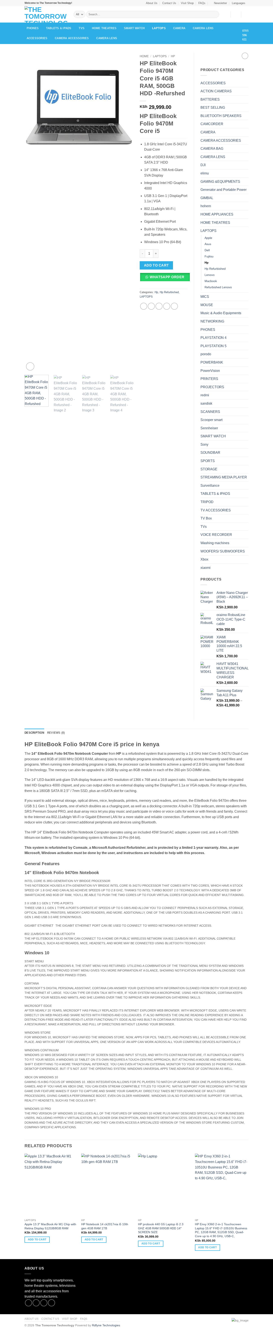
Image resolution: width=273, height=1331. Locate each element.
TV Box (206, 518)
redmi (204, 395)
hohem (205, 206)
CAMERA (179, 28)
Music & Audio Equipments (220, 313)
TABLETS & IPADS (58, 28)
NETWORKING (212, 321)
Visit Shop (187, 3)
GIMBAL (206, 198)
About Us (151, 3)
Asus (208, 244)
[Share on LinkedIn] (174, 306)
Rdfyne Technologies (106, 1325)
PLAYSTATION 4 (213, 338)
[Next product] (245, 56)
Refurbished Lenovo (218, 287)
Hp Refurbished (169, 292)
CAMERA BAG (211, 148)
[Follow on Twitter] (43, 1302)
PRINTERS (209, 379)
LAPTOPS (159, 28)
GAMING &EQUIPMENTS (220, 181)
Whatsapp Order (167, 277)
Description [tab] (34, 732)
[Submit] (214, 14)
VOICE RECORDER (216, 534)
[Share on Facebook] (143, 306)
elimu (204, 173)
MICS (204, 296)
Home (144, 56)
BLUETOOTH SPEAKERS (220, 116)
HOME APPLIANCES (216, 214)
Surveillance (209, 485)
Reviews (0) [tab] (56, 732)
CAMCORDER (211, 124)
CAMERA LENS (203, 28)
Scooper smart (211, 420)
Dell (207, 250)
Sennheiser (209, 428)
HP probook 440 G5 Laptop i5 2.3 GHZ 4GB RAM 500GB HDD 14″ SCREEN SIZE (160, 1228)
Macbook (211, 281)
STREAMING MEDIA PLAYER (223, 477)
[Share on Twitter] (151, 306)
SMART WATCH (134, 28)
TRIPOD (206, 502)
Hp (173, 56)
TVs (81, 28)
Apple (208, 238)
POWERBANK (211, 362)
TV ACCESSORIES (215, 510)
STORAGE (208, 469)
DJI (203, 165)
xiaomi (205, 567)
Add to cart (156, 265)
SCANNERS (210, 412)
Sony (204, 444)
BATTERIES (210, 99)
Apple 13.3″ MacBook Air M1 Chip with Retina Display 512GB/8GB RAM (50, 1226)
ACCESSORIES (37, 38)
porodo (205, 354)
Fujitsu (209, 256)
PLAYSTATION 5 (213, 346)
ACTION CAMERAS (216, 91)
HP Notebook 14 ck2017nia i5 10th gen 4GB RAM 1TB (104, 1226)
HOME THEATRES (104, 28)
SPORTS (207, 461)
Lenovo (210, 275)
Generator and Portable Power (223, 189)
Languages (238, 3)
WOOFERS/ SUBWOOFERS (222, 551)
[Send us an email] (51, 1302)
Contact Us (169, 3)
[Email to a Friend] (159, 306)
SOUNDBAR (210, 452)
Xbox (204, 559)
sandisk (206, 403)
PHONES (33, 28)
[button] (218, 3)
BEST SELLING (212, 107)
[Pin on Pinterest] (166, 306)
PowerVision (210, 370)
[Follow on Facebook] (28, 1302)
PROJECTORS (212, 387)
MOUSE (206, 305)
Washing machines (214, 543)
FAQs (201, 3)
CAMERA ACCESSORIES (72, 38)
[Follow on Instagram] (36, 1302)
